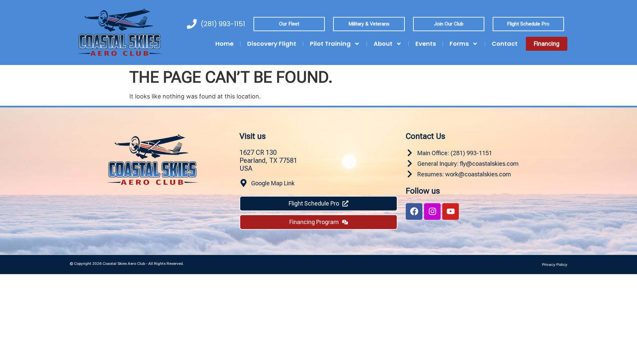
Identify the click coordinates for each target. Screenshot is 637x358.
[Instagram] (432, 211)
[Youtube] (450, 211)
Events (425, 43)
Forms (459, 43)
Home (224, 43)
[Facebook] (414, 211)
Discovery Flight (271, 43)
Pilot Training (330, 43)
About (383, 43)
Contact (505, 43)
